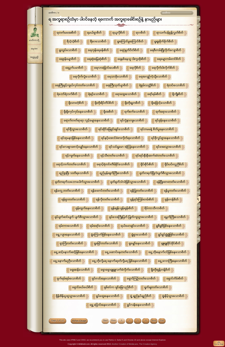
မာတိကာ (52, 13)
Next (154, 320)
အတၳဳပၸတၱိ (34, 57)
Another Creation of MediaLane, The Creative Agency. (134, 344)
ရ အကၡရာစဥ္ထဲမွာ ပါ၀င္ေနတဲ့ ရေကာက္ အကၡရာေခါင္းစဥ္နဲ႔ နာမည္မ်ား (105, 19)
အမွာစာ (34, 48)
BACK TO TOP (219, 343)
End (162, 320)
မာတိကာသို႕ (34, 40)
